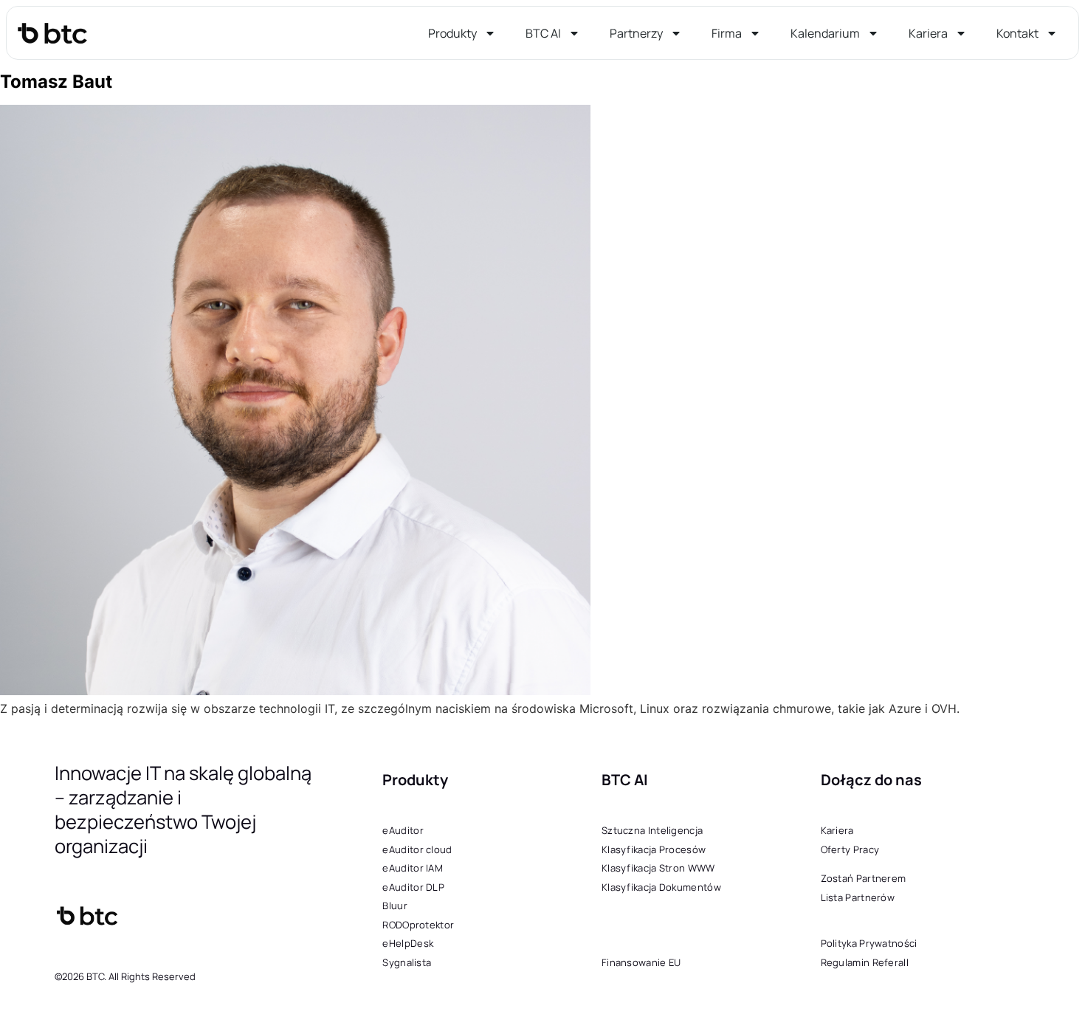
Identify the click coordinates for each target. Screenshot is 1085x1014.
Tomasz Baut (56, 81)
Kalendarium (825, 33)
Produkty (452, 33)
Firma (727, 33)
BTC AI (543, 33)
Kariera (928, 33)
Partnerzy (636, 33)
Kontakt (1017, 33)
